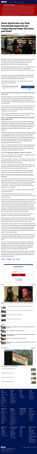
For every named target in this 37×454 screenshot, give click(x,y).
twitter (24, 447)
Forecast (11, 392)
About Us (31, 408)
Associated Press (8, 33)
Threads (21, 434)
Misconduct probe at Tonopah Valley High (9, 366)
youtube (28, 447)
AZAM (2, 393)
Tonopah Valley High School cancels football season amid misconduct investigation (19, 306)
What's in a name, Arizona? (13, 424)
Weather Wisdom (13, 401)
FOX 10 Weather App (4, 435)
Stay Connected (13, 427)
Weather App (12, 399)
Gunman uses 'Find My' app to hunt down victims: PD (16, 338)
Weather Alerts (12, 398)
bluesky (32, 447)
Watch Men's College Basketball (32, 437)
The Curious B (12, 414)
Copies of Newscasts (32, 413)
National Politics (31, 397)
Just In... (3, 284)
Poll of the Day (3, 401)
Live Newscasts (3, 429)
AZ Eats (11, 412)
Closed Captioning (32, 411)
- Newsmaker (31, 396)
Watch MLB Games (32, 432)
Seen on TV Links (4, 402)
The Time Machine (13, 421)
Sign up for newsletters (12, 431)
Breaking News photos (12, 435)
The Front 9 (12, 416)
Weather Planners (13, 396)
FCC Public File (31, 415)
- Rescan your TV (31, 419)
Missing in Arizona (4, 418)
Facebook (21, 431)
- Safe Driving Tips (4, 406)
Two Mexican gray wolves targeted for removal (8, 368)
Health (2, 395)
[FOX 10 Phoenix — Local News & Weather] (4, 2)
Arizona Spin (3, 409)
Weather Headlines (13, 394)
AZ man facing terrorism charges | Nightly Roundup (15, 314)
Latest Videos (4, 347)
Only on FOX (3, 408)
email (33, 447)
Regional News (23, 408)
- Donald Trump (31, 398)
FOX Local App (3, 434)
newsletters (35, 447)
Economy (21, 393)
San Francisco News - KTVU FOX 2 (23, 412)
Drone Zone (3, 415)
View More (33, 284)
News (18, 259)
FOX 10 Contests (13, 428)
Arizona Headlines (4, 392)
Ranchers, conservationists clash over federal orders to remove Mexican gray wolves (20, 310)
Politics (30, 391)
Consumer (9, 259)
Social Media (22, 427)
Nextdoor (21, 436)
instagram (26, 447)
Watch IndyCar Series (32, 435)
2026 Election (31, 392)
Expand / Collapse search (35, 2)
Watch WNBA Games (32, 441)
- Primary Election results (31, 394)
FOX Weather (12, 402)
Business (21, 392)
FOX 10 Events (12, 429)
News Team (31, 416)
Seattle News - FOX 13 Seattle (23, 414)
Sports (2, 403)
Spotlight (2, 423)
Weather (12, 391)
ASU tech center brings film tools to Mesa (7, 381)
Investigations (3, 416)
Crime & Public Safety (4, 394)
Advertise (30, 409)
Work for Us (31, 420)
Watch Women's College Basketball (32, 439)
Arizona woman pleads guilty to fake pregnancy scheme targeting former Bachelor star (17, 303)
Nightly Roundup (3, 400)
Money (12, 33)
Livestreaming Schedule (3, 433)
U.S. (14, 259)
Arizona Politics (31, 395)
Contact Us (30, 412)
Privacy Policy (19, 279)
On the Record (12, 420)
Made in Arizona (3, 417)
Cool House (3, 414)
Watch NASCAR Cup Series (32, 434)
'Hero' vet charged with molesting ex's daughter (15, 330)
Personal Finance (22, 396)
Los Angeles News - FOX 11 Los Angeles (23, 410)
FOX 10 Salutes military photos (12, 433)
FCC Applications (31, 414)
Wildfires (11, 395)
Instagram (21, 430)
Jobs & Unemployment (22, 395)
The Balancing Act (13, 413)
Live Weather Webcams (3, 431)
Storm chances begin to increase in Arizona (7, 377)
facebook (22, 447)
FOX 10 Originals (12, 409)
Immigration (3, 396)
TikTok (21, 429)
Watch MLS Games (32, 442)
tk (30, 447)
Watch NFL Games (32, 429)
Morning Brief (3, 399)
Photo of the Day (13, 436)
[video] (18, 357)
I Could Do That (12, 419)
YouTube (21, 428)
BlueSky (21, 435)
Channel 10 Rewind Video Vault (4, 413)
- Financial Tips (22, 397)
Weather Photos (13, 400)
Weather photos (12, 437)
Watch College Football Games (31, 431)
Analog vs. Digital (13, 411)
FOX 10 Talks (12, 415)
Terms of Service (19, 280)
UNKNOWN (12, 422)
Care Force (3, 411)
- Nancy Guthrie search (3, 420)
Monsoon (11, 393)
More (23, 2)
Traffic (2, 404)
